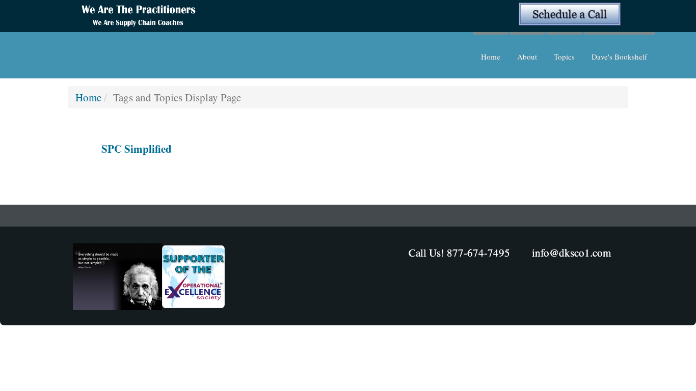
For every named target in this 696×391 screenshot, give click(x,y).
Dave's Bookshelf (619, 56)
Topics (564, 56)
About (527, 56)
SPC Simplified (136, 148)
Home (490, 56)
